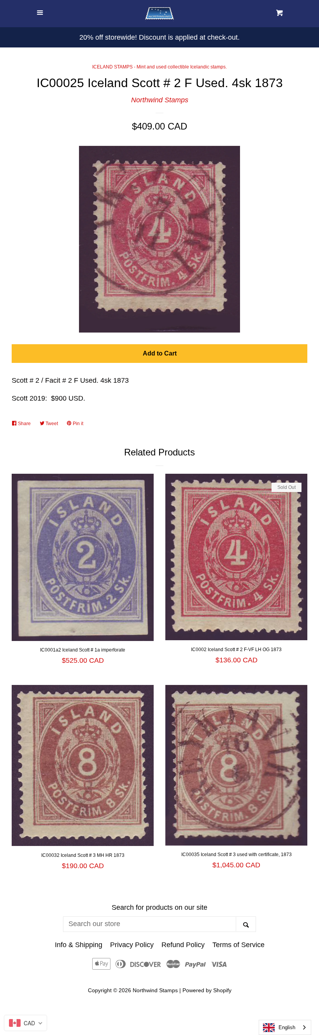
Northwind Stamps (159, 100)
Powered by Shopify (206, 990)
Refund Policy (183, 945)
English (287, 1027)
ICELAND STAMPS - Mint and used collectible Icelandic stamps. (159, 67)
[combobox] (285, 1027)
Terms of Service (238, 945)
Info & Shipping (78, 945)
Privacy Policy (132, 945)
